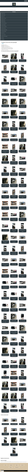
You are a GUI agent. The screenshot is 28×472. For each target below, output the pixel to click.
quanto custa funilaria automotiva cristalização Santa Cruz (22, 72)
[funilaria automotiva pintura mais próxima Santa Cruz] (5, 282)
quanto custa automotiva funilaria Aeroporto (22, 128)
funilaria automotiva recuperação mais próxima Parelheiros (13, 276)
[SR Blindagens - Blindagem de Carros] (14, 4)
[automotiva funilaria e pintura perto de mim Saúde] (22, 157)
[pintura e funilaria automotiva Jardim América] (22, 214)
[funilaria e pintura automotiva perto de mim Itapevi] (5, 203)
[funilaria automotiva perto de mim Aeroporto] (22, 56)
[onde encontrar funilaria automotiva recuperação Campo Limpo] (22, 384)
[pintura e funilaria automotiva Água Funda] (13, 316)
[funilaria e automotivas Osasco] (22, 282)
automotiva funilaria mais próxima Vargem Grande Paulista (22, 197)
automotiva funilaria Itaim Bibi (5, 388)
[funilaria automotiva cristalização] (14, 439)
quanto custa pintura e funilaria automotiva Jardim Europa (14, 355)
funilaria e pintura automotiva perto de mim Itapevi (5, 208)
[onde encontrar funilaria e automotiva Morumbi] (5, 78)
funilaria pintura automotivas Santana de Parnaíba (5, 411)
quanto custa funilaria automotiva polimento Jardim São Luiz (14, 253)
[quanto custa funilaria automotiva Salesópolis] (22, 316)
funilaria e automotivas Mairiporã (14, 241)
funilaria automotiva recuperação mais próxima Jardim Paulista (14, 366)
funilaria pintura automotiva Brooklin (22, 400)
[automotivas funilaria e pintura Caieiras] (5, 135)
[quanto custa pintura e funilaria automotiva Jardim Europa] (13, 350)
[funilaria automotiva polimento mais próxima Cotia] (5, 316)
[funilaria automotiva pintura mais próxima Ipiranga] (5, 361)
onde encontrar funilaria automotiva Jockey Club (5, 94)
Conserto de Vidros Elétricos (3, 23)
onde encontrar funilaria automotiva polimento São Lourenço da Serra (5, 61)
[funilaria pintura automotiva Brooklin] (22, 395)
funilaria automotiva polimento (5, 444)
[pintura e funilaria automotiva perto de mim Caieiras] (22, 225)
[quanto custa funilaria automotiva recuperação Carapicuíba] (13, 327)
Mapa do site (16, 467)
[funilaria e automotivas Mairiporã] (13, 237)
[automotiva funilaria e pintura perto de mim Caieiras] (13, 214)
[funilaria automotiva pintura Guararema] (5, 225)
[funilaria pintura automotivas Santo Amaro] (13, 225)
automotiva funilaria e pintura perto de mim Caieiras (14, 219)
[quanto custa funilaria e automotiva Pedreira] (22, 350)
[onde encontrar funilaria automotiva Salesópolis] (13, 135)
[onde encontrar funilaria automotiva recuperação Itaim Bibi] (22, 203)
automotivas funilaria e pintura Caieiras (5, 140)
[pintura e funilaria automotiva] (14, 450)
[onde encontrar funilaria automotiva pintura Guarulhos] (13, 372)
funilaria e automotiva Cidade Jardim (22, 309)
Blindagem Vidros (2, 16)
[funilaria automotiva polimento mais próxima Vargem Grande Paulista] (13, 157)
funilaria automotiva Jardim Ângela (13, 72)
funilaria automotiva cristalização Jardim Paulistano (13, 310)
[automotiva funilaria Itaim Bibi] (5, 384)
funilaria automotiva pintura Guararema (5, 230)
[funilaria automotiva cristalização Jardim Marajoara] (22, 78)
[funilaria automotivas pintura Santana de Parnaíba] (13, 191)
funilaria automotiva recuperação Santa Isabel (5, 400)
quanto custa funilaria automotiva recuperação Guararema (5, 310)
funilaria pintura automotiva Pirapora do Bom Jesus (14, 151)
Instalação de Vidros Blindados (4, 29)
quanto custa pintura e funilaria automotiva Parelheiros (22, 298)
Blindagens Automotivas (3, 18)
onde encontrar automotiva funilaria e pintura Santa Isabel (22, 117)
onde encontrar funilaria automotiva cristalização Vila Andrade (22, 95)
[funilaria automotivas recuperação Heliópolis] (5, 214)
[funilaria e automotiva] (22, 419)
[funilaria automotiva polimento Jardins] (5, 338)
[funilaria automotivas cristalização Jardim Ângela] (5, 237)
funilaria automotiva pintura (22, 434)
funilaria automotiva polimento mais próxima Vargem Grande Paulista (14, 163)
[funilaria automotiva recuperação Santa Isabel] (5, 395)
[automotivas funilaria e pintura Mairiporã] (13, 203)
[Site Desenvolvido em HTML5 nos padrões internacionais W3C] (2, 471)
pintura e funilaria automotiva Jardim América (22, 219)
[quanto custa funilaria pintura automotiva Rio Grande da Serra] (22, 101)
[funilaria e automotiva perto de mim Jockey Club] (5, 123)
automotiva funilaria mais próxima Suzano (14, 410)
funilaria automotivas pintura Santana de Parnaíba (14, 197)
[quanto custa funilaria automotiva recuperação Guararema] (5, 304)
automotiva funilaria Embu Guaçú (13, 60)
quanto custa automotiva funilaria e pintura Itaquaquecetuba (14, 84)
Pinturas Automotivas (3, 34)
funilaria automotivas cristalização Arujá (14, 106)
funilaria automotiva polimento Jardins (5, 343)
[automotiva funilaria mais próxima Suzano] (13, 405)
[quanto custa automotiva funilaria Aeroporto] (22, 123)
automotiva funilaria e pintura (14, 434)
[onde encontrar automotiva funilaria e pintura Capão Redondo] (22, 237)
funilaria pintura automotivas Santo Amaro (13, 231)
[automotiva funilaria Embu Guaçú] (13, 56)
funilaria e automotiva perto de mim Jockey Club (5, 129)
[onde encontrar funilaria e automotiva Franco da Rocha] (22, 270)
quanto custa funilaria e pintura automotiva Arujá (5, 72)
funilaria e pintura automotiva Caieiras (13, 264)
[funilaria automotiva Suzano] (13, 395)
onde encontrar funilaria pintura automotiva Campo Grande (14, 174)
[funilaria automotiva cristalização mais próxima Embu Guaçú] (13, 123)
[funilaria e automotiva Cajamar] (13, 89)
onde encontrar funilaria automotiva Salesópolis (14, 140)
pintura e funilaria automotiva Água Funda (14, 321)
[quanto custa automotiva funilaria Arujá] (13, 112)
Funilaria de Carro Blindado (3, 26)
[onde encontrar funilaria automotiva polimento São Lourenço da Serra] (5, 56)
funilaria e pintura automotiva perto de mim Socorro (5, 151)
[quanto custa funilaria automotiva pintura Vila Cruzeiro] (13, 338)
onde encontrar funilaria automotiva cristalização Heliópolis (5, 265)
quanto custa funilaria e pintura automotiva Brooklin (22, 140)
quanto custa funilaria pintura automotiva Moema (14, 185)
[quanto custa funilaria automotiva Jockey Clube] (5, 372)
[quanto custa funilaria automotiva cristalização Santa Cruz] (22, 67)
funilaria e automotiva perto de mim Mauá (22, 332)
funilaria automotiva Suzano (13, 400)
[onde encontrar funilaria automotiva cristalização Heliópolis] (5, 259)
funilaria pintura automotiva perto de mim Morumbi (22, 265)
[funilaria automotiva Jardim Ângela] (13, 67)
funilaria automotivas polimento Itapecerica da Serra (5, 185)
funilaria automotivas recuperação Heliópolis (5, 219)
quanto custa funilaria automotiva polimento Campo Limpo (5, 174)
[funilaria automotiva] (5, 419)
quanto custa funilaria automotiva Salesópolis (22, 321)
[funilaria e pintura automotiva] (5, 429)
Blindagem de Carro (3, 13)
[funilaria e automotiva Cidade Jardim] (22, 304)
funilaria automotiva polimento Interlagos (5, 106)
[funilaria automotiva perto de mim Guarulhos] (22, 405)
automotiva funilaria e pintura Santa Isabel (22, 151)
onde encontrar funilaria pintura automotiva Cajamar (5, 253)
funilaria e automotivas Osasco (22, 287)
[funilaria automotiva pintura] (22, 429)
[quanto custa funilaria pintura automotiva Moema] (13, 180)
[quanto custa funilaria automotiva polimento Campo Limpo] (5, 169)
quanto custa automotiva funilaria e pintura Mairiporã (14, 298)
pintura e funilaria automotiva (14, 455)
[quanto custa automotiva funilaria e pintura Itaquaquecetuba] (13, 78)
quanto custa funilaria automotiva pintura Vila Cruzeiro (14, 344)
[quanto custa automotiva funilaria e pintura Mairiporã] (13, 293)
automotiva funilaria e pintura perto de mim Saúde (22, 163)
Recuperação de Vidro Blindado (4, 36)
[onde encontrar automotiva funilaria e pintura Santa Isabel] (22, 112)
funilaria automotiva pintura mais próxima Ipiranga (5, 366)
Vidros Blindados (2, 39)
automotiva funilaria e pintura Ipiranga (5, 162)
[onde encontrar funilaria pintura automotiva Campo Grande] (13, 169)
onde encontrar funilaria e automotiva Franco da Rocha (22, 276)
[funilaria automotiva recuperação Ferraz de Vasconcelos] (22, 361)
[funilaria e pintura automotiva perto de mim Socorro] (5, 146)
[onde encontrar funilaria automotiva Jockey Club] (5, 89)
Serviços (14, 11)
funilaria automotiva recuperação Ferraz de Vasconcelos (22, 366)
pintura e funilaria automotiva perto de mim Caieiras (22, 231)
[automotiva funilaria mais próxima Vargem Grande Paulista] (22, 191)
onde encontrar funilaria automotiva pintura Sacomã (5, 276)
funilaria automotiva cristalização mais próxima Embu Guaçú (14, 129)
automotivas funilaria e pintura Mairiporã (14, 207)
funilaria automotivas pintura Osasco (22, 253)
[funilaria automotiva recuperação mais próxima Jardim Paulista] (13, 361)
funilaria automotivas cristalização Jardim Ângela (5, 242)
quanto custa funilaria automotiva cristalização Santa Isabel (22, 344)
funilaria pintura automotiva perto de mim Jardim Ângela (5, 332)
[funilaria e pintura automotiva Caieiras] (13, 259)
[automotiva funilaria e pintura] (14, 429)
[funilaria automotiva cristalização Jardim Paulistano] (13, 304)
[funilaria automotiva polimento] (5, 439)
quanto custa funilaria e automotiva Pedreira (22, 354)
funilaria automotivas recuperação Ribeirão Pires (14, 389)
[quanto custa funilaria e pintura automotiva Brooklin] (22, 135)
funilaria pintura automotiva (23, 444)
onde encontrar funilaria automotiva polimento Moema (23, 174)
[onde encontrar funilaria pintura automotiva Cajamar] (5, 248)
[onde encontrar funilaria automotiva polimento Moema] (22, 169)
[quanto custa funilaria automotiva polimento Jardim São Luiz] (13, 248)
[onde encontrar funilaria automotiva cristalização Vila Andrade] (22, 89)
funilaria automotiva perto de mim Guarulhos (22, 410)
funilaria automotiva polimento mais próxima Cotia (5, 321)
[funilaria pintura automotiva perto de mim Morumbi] (22, 259)
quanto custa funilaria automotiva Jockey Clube (5, 377)
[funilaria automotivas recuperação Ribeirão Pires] (13, 384)
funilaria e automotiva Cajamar (14, 94)
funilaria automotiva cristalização (14, 444)
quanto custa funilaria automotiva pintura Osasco (5, 197)
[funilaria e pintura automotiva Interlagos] (5, 112)
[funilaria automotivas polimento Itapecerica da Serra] (5, 180)
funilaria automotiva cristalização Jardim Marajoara (22, 84)
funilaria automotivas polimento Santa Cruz (5, 354)
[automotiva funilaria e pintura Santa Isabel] (22, 146)
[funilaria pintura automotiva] (22, 439)
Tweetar (3, 43)
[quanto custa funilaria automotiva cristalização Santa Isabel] (22, 338)
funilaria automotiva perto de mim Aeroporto (22, 60)
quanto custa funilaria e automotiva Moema (5, 298)
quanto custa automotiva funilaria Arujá (14, 117)
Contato (11, 467)
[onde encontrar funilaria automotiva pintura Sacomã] (5, 270)
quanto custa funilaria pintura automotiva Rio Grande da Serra (22, 106)
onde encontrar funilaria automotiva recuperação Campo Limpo (22, 389)
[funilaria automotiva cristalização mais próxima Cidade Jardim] (22, 180)
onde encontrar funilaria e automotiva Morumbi (5, 83)
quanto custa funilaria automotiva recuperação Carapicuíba (14, 332)
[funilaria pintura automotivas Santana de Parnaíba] (5, 405)
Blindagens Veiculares (3, 21)
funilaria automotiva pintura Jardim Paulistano (14, 287)
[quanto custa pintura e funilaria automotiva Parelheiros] (22, 293)
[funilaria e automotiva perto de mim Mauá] (22, 327)
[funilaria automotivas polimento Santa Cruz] (5, 350)
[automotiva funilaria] (14, 419)
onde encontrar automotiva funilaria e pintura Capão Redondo (23, 242)
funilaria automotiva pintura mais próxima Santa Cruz (5, 287)
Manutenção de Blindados (3, 31)
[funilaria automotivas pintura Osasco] (22, 248)
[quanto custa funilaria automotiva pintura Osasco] (5, 191)
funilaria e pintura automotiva (5, 434)
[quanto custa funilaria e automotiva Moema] (5, 293)
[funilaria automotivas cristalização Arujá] (13, 101)
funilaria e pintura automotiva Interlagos (5, 117)
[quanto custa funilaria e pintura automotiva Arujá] (5, 67)
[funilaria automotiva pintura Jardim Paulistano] (13, 282)
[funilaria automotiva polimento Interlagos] (5, 101)
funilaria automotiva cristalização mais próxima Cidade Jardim (22, 185)
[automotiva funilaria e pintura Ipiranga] (5, 157)
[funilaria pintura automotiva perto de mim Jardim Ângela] (5, 327)
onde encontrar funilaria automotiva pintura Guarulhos (14, 378)
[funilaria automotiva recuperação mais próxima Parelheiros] (13, 270)
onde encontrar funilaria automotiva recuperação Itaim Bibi (22, 208)
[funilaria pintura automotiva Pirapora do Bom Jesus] (13, 146)
